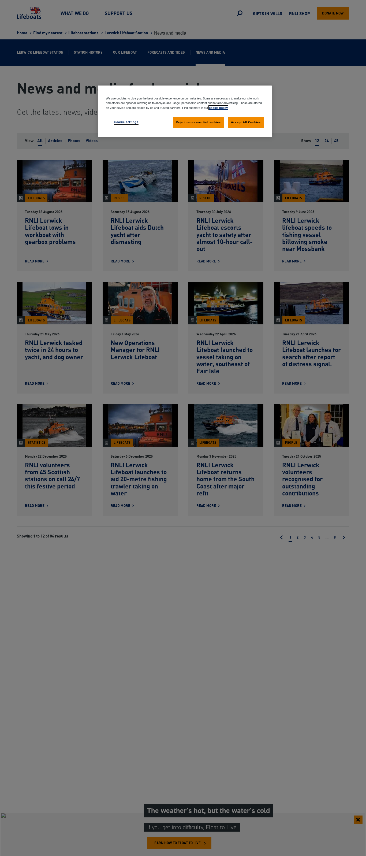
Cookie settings (126, 121)
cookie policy (218, 107)
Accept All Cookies (245, 122)
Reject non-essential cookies (198, 122)
